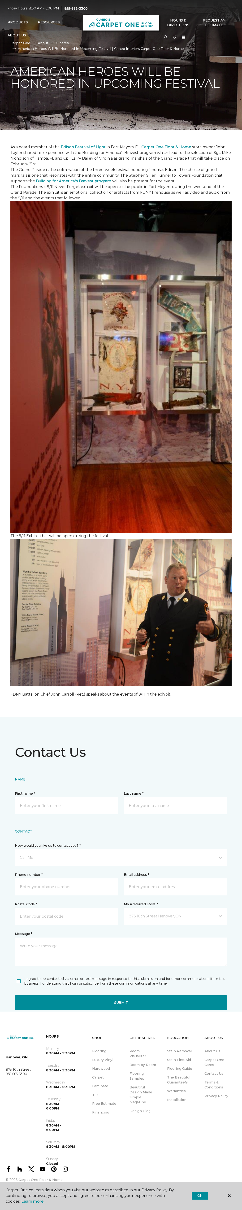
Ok (199, 1195)
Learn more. (32, 1201)
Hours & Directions (178, 22)
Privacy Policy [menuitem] (216, 1096)
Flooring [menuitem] (99, 1051)
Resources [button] (49, 22)
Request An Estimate (214, 22)
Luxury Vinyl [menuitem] (102, 1060)
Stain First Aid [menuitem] (179, 1060)
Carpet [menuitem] (98, 1077)
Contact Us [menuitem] (213, 1073)
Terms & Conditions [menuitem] (213, 1084)
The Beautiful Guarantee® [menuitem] (178, 1079)
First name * (25, 793)
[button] (165, 37)
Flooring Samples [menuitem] (137, 1076)
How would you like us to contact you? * (48, 845)
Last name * (133, 793)
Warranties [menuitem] (176, 1091)
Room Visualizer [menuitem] (138, 1053)
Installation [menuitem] (176, 1100)
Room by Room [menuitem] (143, 1065)
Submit (121, 1002)
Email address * (136, 874)
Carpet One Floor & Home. (40, 1180)
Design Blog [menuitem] (140, 1111)
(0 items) (183, 37)
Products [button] (18, 22)
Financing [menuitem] (100, 1112)
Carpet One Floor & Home (166, 147)
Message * (23, 933)
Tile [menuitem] (95, 1095)
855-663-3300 (76, 8)
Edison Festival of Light (84, 147)
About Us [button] (17, 35)
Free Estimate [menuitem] (104, 1103)
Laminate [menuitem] (100, 1086)
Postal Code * (26, 904)
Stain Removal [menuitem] (179, 1051)
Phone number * (29, 874)
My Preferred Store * (141, 904)
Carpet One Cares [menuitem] (214, 1062)
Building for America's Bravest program (74, 181)
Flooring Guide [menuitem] (179, 1068)
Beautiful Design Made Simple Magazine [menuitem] (141, 1094)
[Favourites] (174, 37)
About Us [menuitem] (212, 1051)
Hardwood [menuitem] (101, 1068)
